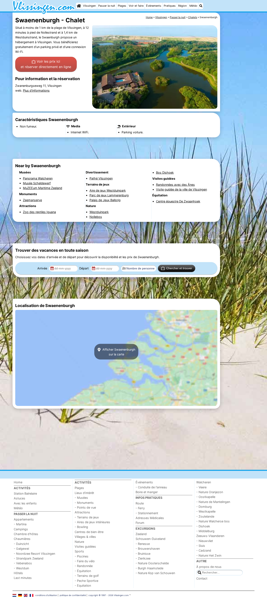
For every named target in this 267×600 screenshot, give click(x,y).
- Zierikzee (143, 558)
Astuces (19, 498)
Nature (79, 541)
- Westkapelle (205, 511)
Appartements (24, 519)
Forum (140, 522)
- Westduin (21, 568)
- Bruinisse (143, 553)
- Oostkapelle (205, 497)
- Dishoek (203, 526)
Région (182, 5)
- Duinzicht (21, 544)
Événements (153, 5)
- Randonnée (84, 566)
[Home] (79, 6)
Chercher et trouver (179, 268)
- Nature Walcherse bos (213, 521)
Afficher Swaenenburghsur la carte (118, 351)
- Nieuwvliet (204, 541)
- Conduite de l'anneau (151, 487)
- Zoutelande (205, 516)
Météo (193, 5)
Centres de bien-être (89, 532)
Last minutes (23, 578)
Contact (201, 578)
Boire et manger (147, 492)
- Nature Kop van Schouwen (155, 573)
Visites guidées (85, 546)
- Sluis (200, 545)
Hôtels (18, 573)
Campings (21, 529)
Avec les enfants (25, 503)
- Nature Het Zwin (208, 555)
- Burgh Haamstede (149, 568)
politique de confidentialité (73, 595)
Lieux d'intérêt (84, 493)
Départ (84, 268)
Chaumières (22, 539)
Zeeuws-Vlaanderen (210, 536)
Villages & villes (85, 536)
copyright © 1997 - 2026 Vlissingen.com (108, 595)
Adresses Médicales (150, 518)
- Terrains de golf (87, 575)
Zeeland (141, 534)
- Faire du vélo (85, 561)
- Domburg (204, 506)
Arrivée (42, 268)
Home (18, 482)
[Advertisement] (237, 108)
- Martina (20, 524)
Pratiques (170, 5)
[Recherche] (201, 6)
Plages (122, 5)
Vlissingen (89, 5)
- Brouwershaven (148, 548)
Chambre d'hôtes (26, 534)
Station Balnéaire (25, 493)
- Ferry (140, 508)
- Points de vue (85, 507)
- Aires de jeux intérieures (92, 522)
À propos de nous (209, 566)
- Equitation (83, 585)
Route (140, 503)
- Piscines (81, 556)
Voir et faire (136, 5)
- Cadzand (203, 550)
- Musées (81, 497)
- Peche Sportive (86, 580)
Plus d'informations (36, 90)
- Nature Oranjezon (209, 492)
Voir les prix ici (46, 64)
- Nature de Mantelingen (213, 502)
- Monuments (84, 502)
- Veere (201, 487)
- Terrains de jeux (87, 517)
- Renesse (143, 544)
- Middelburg (205, 531)
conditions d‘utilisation (46, 595)
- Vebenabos (23, 563)
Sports (79, 551)
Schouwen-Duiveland (150, 539)
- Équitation (83, 571)
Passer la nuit (106, 5)
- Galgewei (21, 548)
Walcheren (203, 482)
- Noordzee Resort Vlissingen (34, 553)
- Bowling (81, 527)
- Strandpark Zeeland (28, 558)
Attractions (82, 512)
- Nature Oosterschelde (152, 563)
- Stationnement (147, 513)
